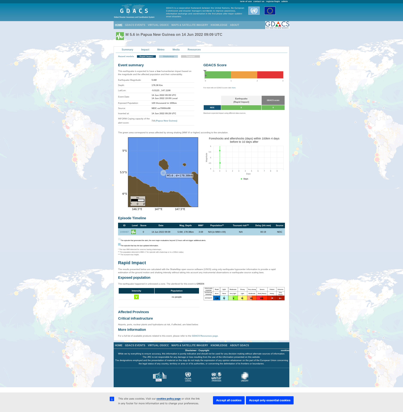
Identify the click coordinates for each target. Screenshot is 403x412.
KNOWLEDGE (219, 25)
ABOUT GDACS (239, 345)
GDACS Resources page (205, 336)
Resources (194, 49)
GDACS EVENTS (135, 25)
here (234, 88)
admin (284, 1)
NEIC (212, 107)
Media (176, 49)
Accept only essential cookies (269, 400)
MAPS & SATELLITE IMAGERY (189, 25)
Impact (145, 49)
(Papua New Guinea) (166, 120)
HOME (118, 25)
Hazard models (126, 56)
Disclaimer (190, 350)
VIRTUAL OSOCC (158, 25)
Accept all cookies (228, 400)
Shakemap (168, 56)
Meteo (161, 49)
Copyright (204, 350)
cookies (285, 350)
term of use (246, 1)
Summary (127, 49)
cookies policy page (168, 398)
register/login (273, 1)
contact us (258, 1)
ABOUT (234, 25)
